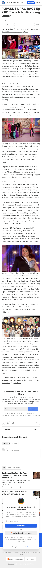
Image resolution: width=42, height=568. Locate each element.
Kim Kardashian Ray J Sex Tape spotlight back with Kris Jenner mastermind (14, 475)
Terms (30, 552)
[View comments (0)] (8, 24)
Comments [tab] (6, 443)
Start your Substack (16, 559)
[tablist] (10, 443)
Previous (7, 430)
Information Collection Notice (24, 539)
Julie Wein (17, 383)
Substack (11, 564)
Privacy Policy (21, 541)
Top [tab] (4, 467)
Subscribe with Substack (22, 533)
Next (35, 430)
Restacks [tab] (14, 443)
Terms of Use (30, 537)
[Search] (38, 468)
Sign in (38, 3)
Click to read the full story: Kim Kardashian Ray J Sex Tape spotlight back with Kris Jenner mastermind (16, 481)
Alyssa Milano (7, 291)
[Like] (3, 24)
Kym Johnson (24, 143)
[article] (21, 480)
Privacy (24, 552)
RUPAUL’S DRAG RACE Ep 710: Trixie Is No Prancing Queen (21, 30)
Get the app (31, 559)
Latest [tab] (9, 467)
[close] (36, 498)
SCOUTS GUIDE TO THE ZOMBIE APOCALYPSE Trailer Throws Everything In (14, 494)
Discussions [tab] (16, 467)
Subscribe (31, 3)
